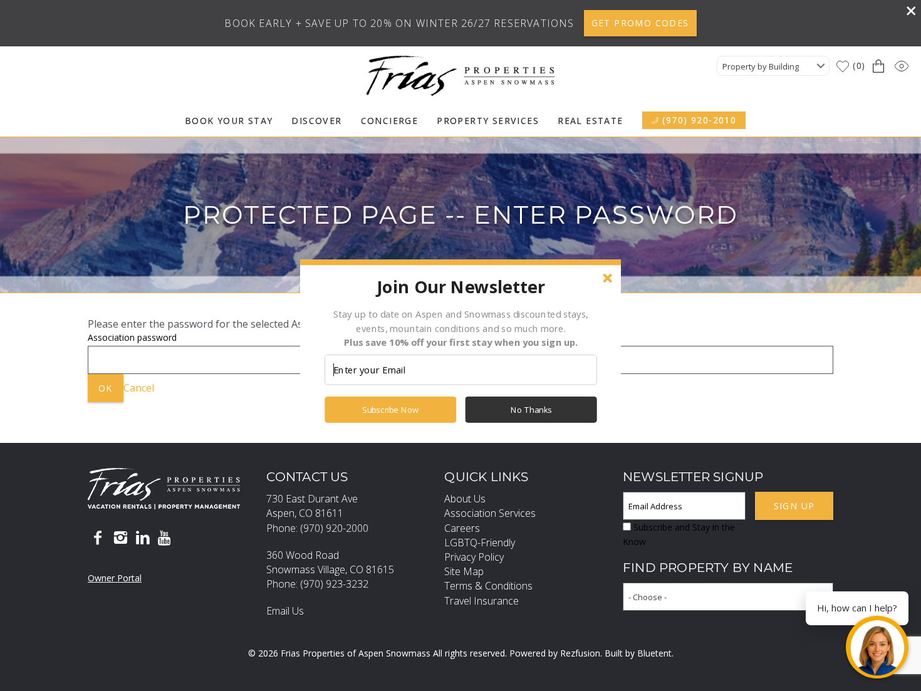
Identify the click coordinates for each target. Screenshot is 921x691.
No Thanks (531, 409)
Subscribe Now (390, 409)
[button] (460, 286)
